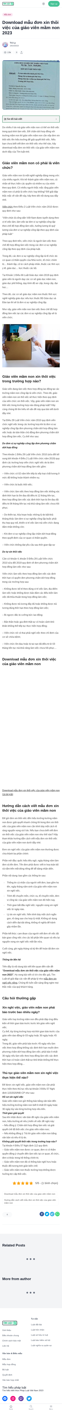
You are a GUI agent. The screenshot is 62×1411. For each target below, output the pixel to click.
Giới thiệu (6, 1330)
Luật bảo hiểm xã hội (40, 1340)
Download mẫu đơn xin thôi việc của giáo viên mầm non (29, 1194)
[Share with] (21, 52)
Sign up (53, 4)
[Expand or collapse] (56, 119)
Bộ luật (5, 1369)
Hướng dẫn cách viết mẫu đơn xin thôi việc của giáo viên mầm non (30, 1201)
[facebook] (42, 1214)
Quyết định (7, 1375)
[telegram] (52, 1214)
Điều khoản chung (10, 1335)
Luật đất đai (36, 1324)
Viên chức (7, 207)
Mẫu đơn (7, 15)
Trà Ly (13, 43)
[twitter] (47, 1214)
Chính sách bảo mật (11, 1340)
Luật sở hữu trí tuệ (39, 1335)
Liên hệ (5, 1346)
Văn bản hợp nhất (10, 1380)
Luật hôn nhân (37, 1330)
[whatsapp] (57, 1214)
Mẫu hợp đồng (9, 1364)
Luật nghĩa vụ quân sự (41, 1345)
